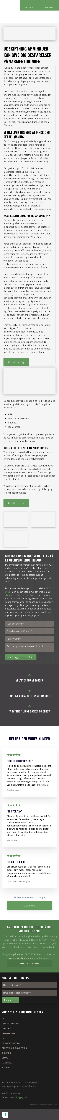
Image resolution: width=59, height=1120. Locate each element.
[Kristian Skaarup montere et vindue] (15, 539)
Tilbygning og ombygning (15, 1047)
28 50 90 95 (30, 954)
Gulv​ (4, 1038)
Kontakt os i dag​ (16, 362)
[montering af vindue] (43, 519)
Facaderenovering (11, 1043)
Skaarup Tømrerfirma (19, 91)
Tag (3, 1018)
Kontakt (6, 1067)
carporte (6, 1028)
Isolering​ (6, 1052)
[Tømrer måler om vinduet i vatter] (15, 519)
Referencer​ (7, 1062)
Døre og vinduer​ (10, 1023)
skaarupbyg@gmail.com (17, 595)
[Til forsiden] (29, 17)
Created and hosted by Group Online (43, 1104)
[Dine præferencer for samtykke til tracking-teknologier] (5, 1115)
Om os (5, 1057)
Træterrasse (8, 1033)
